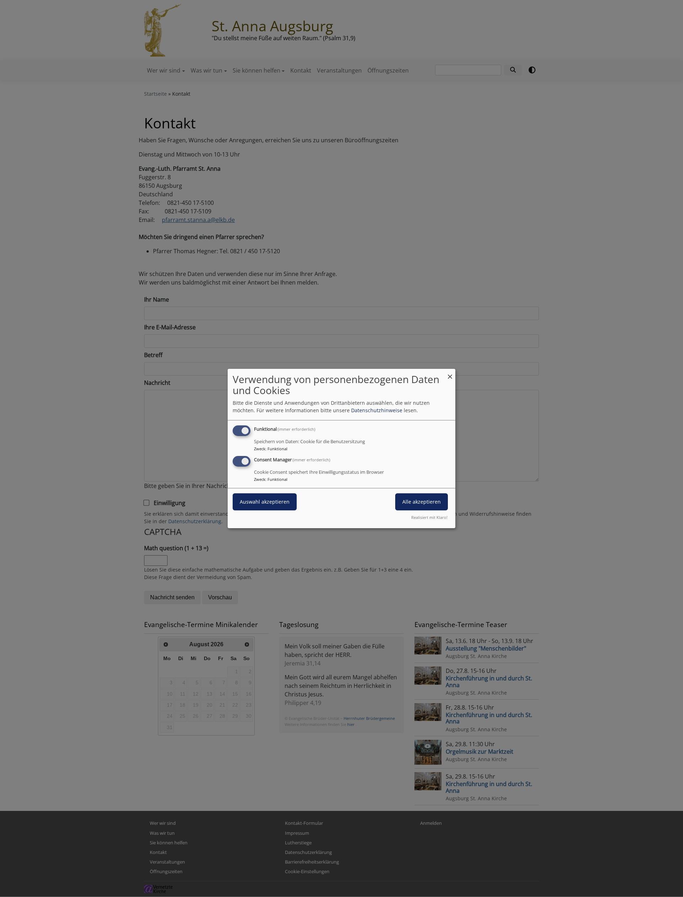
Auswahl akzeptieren (265, 501)
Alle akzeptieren (421, 501)
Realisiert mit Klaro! (429, 517)
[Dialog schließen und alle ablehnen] (450, 373)
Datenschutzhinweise (376, 410)
